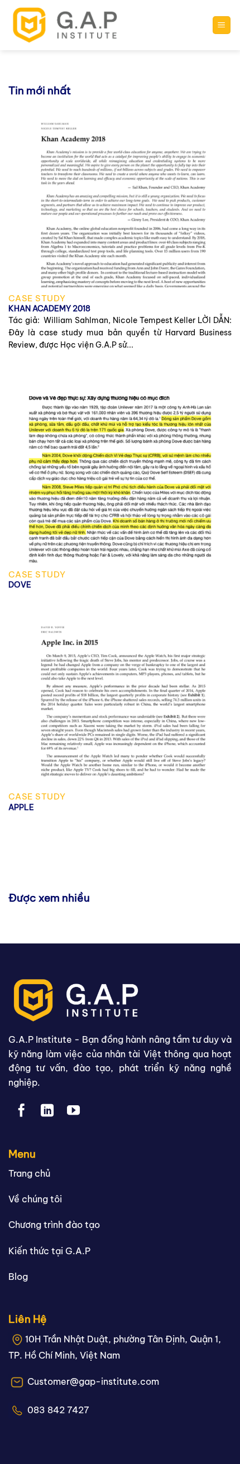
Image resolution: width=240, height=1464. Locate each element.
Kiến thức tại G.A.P (49, 1250)
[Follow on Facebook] (21, 1111)
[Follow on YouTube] (73, 1111)
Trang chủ (29, 1173)
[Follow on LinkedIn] (47, 1111)
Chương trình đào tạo (54, 1224)
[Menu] (222, 25)
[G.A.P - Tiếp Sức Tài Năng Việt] (69, 25)
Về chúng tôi (35, 1199)
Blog (18, 1276)
